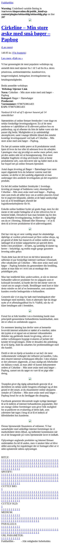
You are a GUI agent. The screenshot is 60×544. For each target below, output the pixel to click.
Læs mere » (7, 58)
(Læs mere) (7, 47)
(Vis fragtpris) (19, 52)
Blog (17, 541)
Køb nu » (18, 58)
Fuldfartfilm (7, 2)
